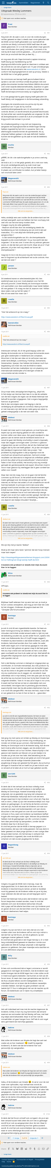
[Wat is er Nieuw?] (43, 2)
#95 (48, 926)
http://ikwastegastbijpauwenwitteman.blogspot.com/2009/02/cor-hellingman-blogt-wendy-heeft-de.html (25, 558)
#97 (48, 1005)
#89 (48, 514)
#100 (48, 1114)
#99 (48, 1063)
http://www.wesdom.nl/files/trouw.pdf (17, 317)
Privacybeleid (39, 1159)
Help (3, 1162)
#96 (48, 964)
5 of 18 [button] (24, 1138)
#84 (48, 274)
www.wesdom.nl (33, 69)
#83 (48, 187)
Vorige (16, 1138)
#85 (48, 308)
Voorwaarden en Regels (24, 1159)
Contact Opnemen (8, 1159)
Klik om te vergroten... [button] (25, 211)
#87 (48, 388)
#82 (48, 154)
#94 (48, 853)
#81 (48, 33)
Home (9, 1162)
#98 (48, 1036)
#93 (48, 783)
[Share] (44, 33)
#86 (48, 332)
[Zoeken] (48, 2)
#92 (48, 708)
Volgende (33, 1138)
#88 (48, 426)
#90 (48, 582)
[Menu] (3, 2)
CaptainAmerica (8, 14)
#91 (48, 624)
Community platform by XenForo (20, 1166)
